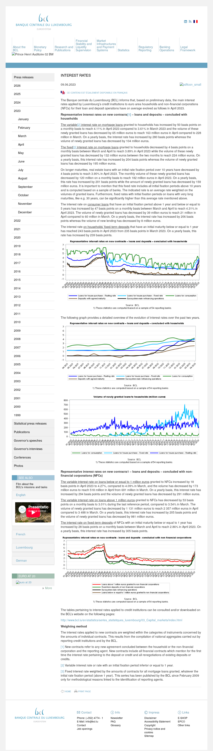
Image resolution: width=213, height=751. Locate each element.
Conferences (22, 457)
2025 (17, 94)
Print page (84, 691)
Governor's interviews (28, 449)
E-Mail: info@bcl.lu (87, 721)
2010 (17, 322)
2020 (17, 237)
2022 (17, 220)
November (25, 203)
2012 (17, 305)
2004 (17, 373)
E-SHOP (182, 718)
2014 (17, 288)
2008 (17, 339)
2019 (17, 246)
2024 (17, 102)
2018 (17, 254)
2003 (17, 381)
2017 (17, 263)
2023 (17, 111)
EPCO (181, 721)
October (23, 195)
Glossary (116, 725)
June (21, 161)
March (22, 136)
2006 (17, 356)
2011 (17, 313)
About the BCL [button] (19, 48)
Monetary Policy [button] (40, 48)
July (20, 170)
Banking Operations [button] (167, 48)
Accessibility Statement (157, 721)
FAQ (113, 721)
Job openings (84, 728)
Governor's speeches (28, 440)
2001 (17, 398)
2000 (17, 406)
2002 (17, 389)
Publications (22, 432)
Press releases (23, 77)
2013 (17, 296)
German (21, 560)
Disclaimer (150, 718)
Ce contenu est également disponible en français (97, 92)
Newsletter (117, 718)
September (25, 187)
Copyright (149, 725)
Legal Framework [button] (187, 48)
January (23, 119)
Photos (18, 466)
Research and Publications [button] (64, 48)
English (20, 495)
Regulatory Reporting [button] (146, 48)
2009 (17, 330)
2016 (17, 271)
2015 (17, 279)
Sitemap (149, 735)
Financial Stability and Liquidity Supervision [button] (84, 45)
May (21, 153)
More (48, 588)
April (21, 144)
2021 (17, 229)
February (24, 127)
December (25, 212)
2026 (17, 85)
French (20, 534)
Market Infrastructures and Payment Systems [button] (106, 45)
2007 (17, 347)
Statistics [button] (123, 50)
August (22, 178)
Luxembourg (24, 547)
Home (68, 691)
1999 (17, 415)
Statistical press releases (30, 423)
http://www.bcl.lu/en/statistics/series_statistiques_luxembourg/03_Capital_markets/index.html (121, 620)
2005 (17, 364)
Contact (81, 725)
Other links (184, 725)
